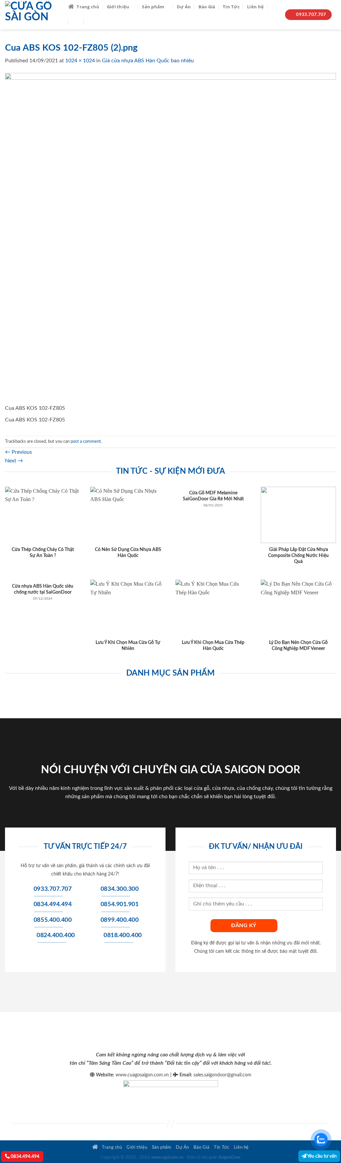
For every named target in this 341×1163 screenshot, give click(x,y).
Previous (18, 452)
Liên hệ (255, 7)
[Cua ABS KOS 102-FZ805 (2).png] (170, 238)
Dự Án (184, 7)
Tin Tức (231, 7)
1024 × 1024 (80, 60)
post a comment (86, 441)
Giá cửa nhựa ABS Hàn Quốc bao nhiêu (148, 60)
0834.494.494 (24, 1156)
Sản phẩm (153, 7)
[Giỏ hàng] (91, 21)
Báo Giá (206, 7)
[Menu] (76, 21)
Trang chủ (88, 7)
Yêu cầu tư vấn (321, 1156)
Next (14, 460)
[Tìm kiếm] (273, 6)
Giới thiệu (118, 7)
